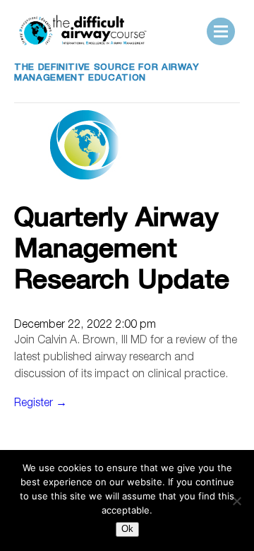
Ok (127, 528)
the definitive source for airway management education (107, 73)
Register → (40, 404)
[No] (236, 501)
